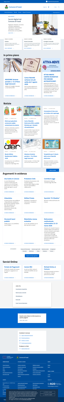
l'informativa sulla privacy (26, 399)
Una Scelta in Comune (11, 178)
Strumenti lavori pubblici (9, 220)
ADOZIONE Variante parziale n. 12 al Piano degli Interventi (12, 81)
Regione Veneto (7, 1)
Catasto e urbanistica (22, 365)
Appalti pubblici (20, 372)
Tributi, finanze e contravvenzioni (39, 370)
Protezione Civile (29, 178)
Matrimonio (31, 250)
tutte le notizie (52, 170)
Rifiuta (48, 392)
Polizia (38, 250)
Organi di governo (6, 365)
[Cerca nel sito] (58, 7)
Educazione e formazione (22, 370)
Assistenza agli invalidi (36, 248)
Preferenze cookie (31, 398)
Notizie (49, 365)
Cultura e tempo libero (37, 372)
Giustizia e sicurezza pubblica (38, 367)
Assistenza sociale (45, 248)
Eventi (49, 376)
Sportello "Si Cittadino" (52, 198)
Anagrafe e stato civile (22, 367)
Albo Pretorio (35, 385)
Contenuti (12, 16)
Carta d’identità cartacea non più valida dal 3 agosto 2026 (30, 80)
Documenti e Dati (6, 374)
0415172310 (6, 387)
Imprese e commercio (37, 374)
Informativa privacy (36, 387)
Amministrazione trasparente (38, 383)
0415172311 (6, 386)
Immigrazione (52, 248)
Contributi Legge (49, 178)
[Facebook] (48, 7)
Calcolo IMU (28, 267)
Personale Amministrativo (7, 372)
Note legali (35, 388)
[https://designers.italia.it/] (54, 383)
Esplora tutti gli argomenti (32, 255)
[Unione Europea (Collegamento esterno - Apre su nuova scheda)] (8, 357)
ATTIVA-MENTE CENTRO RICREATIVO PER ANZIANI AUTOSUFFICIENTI (51, 77)
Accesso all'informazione (25, 248)
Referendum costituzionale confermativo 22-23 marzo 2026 (51, 222)
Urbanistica (8, 198)
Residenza (45, 250)
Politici (4, 370)
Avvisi (49, 367)
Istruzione (24, 250)
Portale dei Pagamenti (11, 267)
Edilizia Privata (29, 198)
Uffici (4, 369)
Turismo (51, 250)
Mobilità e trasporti (36, 365)
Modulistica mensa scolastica (30, 220)
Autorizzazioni (20, 369)
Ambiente (34, 369)
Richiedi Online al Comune (50, 268)
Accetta (48, 394)
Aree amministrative (6, 367)
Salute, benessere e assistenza (23, 374)
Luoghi (49, 374)
